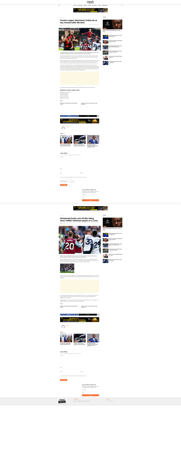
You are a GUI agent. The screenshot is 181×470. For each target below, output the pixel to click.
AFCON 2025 (80, 5)
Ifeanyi (67, 126)
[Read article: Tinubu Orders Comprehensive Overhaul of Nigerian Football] (66, 139)
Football (85, 5)
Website (81, 371)
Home (75, 5)
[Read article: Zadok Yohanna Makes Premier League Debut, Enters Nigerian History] (105, 47)
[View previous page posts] (79, 106)
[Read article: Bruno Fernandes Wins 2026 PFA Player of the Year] (105, 58)
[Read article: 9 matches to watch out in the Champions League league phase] (80, 139)
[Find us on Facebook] (106, 401)
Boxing (89, 5)
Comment (62, 156)
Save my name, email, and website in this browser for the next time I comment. (73, 177)
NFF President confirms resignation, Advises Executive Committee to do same (92, 145)
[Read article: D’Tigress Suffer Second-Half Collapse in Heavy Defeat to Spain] (105, 53)
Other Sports (104, 5)
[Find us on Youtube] (111, 401)
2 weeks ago (111, 37)
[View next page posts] (80, 106)
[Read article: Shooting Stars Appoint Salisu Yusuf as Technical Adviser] (105, 37)
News (63, 17)
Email (61, 172)
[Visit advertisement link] (90, 11)
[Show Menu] (59, 5)
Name (61, 168)
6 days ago (111, 53)
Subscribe (90, 200)
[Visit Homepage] (90, 2)
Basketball (94, 5)
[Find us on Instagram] (109, 401)
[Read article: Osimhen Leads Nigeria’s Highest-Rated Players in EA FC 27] (105, 42)
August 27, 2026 (62, 345)
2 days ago (111, 58)
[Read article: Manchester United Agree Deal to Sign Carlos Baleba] (105, 63)
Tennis (99, 5)
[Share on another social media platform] (98, 116)
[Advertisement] (79, 78)
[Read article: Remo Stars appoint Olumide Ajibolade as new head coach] (112, 24)
